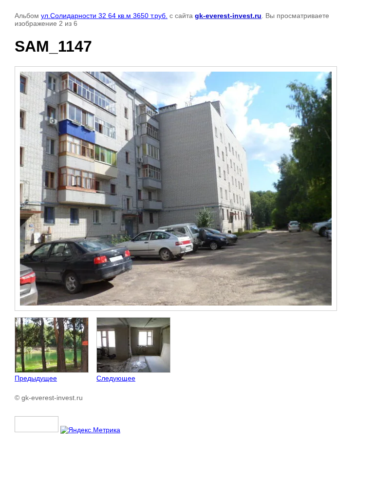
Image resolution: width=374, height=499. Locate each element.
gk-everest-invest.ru (228, 15)
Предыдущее (36, 378)
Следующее (115, 378)
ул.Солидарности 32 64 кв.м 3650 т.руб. (104, 15)
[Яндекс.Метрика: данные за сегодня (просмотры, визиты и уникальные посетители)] (90, 430)
